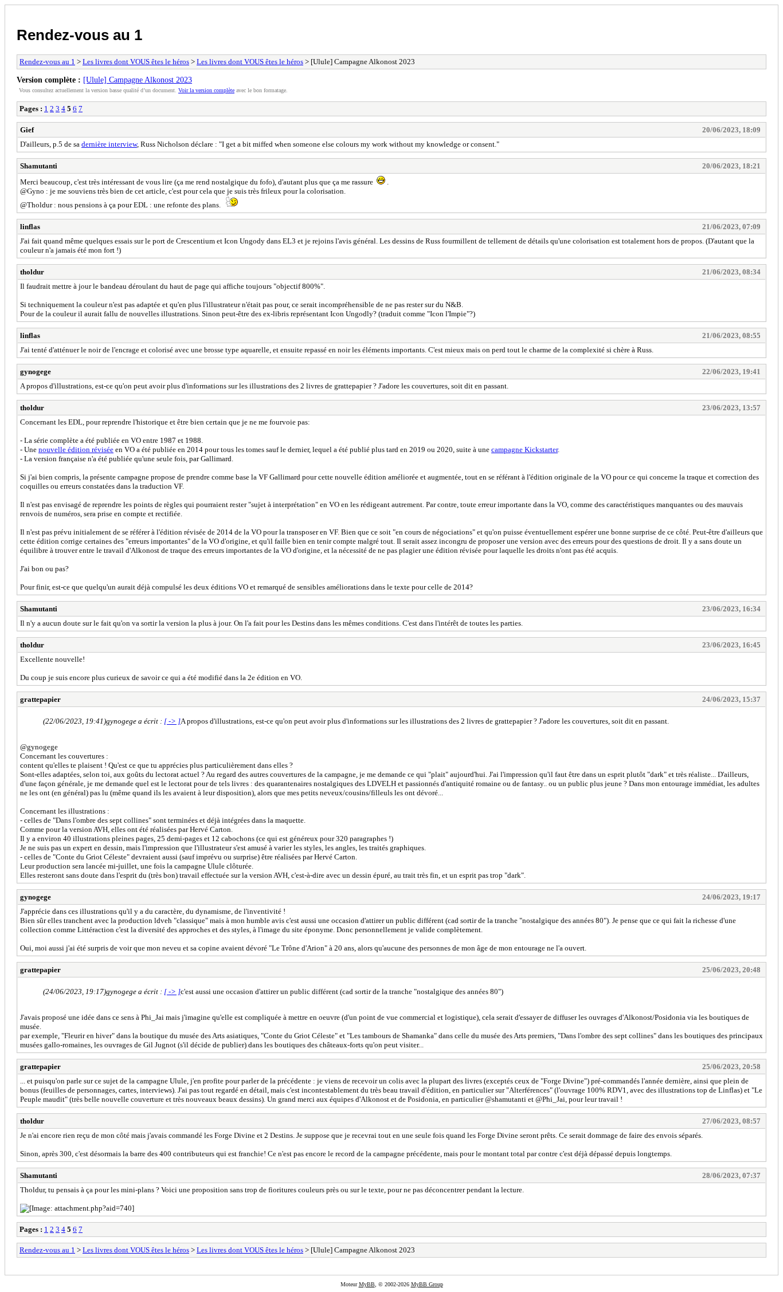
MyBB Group (427, 1284)
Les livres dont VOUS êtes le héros (136, 61)
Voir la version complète (206, 90)
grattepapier (40, 699)
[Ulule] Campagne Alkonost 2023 (137, 79)
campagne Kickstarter (524, 449)
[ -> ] (172, 721)
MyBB (367, 1284)
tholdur (32, 272)
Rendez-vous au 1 (79, 35)
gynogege (35, 371)
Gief (27, 129)
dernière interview (109, 144)
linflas (30, 226)
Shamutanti (38, 166)
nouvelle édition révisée (75, 449)
